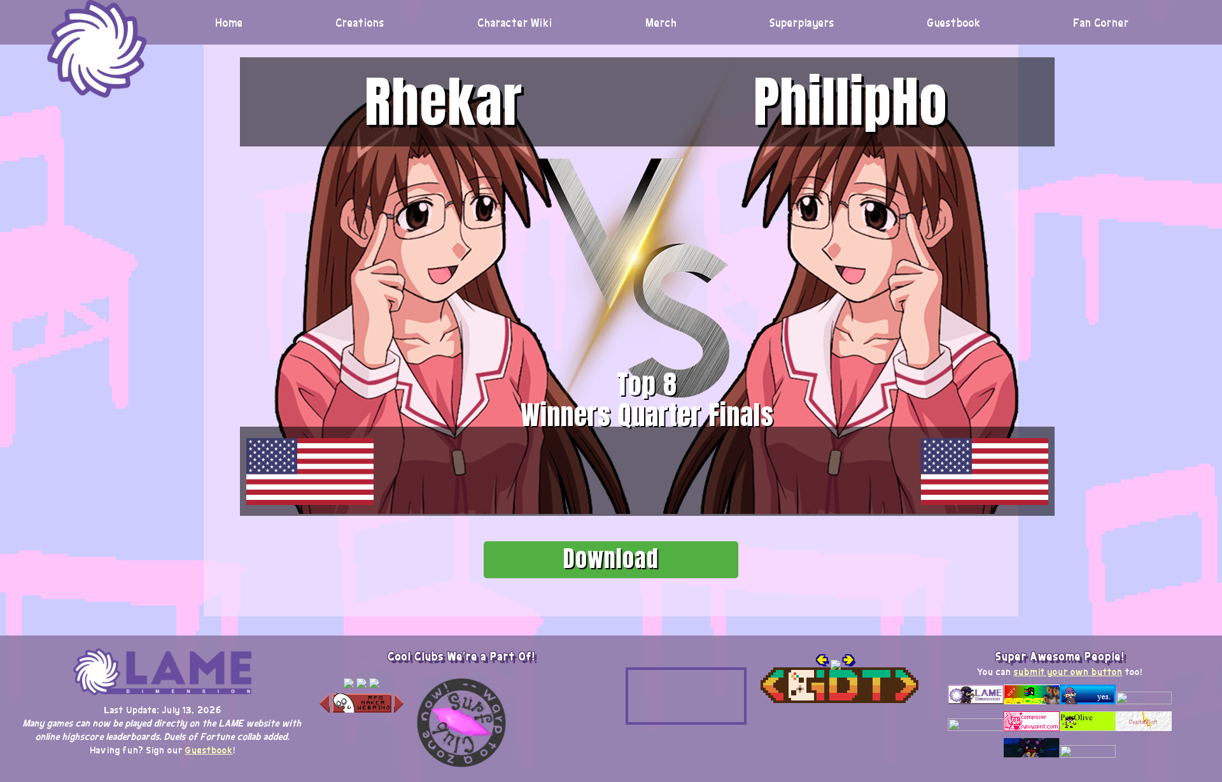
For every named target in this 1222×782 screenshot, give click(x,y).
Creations (359, 22)
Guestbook (954, 22)
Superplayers (801, 22)
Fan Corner (1101, 22)
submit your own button (1068, 671)
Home (229, 22)
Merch (661, 22)
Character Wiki (514, 22)
